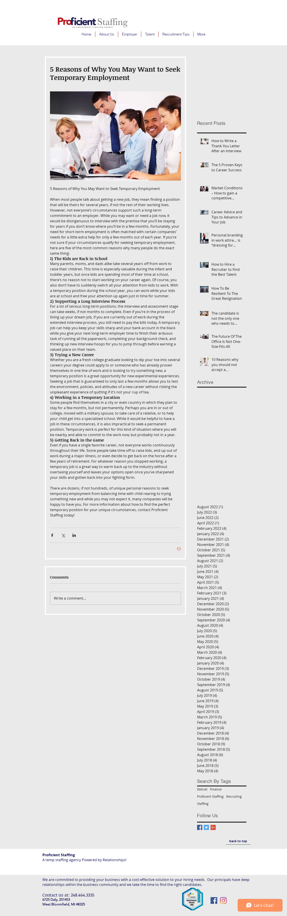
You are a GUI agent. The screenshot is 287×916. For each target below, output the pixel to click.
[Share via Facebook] (52, 535)
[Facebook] (214, 900)
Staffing (203, 803)
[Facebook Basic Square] (199, 827)
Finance (216, 789)
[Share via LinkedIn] (74, 535)
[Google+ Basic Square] (213, 827)
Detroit (202, 789)
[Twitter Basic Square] (206, 827)
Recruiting (234, 796)
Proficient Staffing (210, 796)
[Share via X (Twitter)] (63, 535)
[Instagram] (223, 900)
